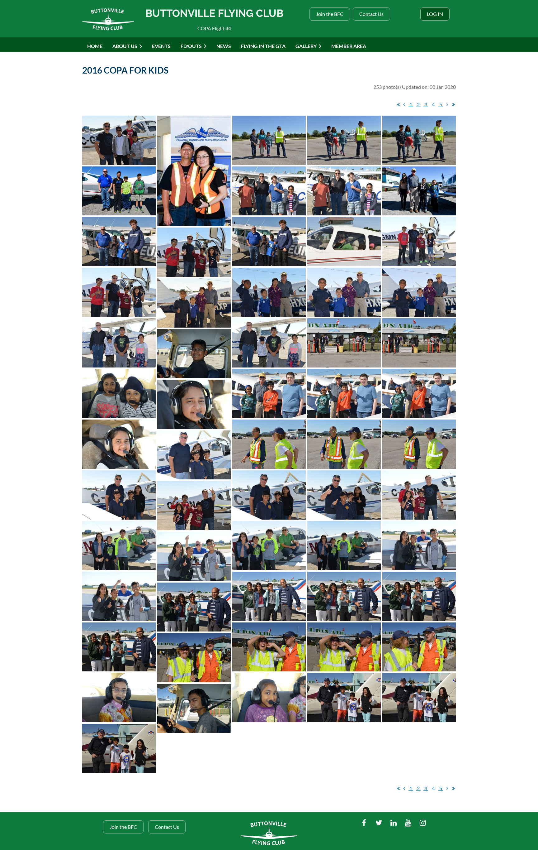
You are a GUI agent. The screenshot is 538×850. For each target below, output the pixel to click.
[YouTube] (408, 822)
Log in (435, 14)
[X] (378, 822)
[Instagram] (422, 822)
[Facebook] (364, 822)
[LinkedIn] (393, 822)
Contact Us (371, 14)
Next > (447, 104)
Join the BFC (329, 14)
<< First (398, 104)
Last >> (453, 104)
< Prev (404, 104)
